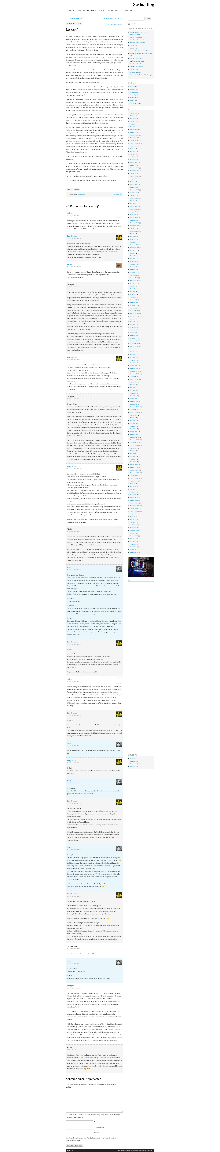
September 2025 (134, 143)
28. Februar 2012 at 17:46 (74, 644)
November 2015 (134, 275)
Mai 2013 (132, 357)
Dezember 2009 (134, 470)
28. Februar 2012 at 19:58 (74, 783)
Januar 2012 (133, 401)
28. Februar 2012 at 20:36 (74, 896)
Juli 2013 (132, 352)
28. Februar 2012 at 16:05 (74, 531)
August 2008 (133, 514)
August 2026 (133, 113)
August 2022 (133, 192)
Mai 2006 (132, 541)
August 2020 (133, 212)
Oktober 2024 (134, 173)
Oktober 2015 (134, 278)
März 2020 (133, 214)
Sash (69, 567)
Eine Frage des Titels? (74, 18)
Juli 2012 (132, 385)
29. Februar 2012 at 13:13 (74, 988)
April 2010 (133, 459)
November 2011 (134, 407)
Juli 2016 (132, 253)
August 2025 (133, 146)
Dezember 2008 (134, 503)
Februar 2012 (134, 398)
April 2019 (133, 239)
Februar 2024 (134, 184)
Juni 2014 (133, 322)
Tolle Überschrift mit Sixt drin (143, 51)
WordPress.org (134, 766)
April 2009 (133, 492)
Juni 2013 (133, 355)
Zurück (137, 69)
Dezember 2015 (134, 272)
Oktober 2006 (134, 536)
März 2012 (133, 396)
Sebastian (132, 40)
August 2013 (133, 349)
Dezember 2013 (134, 338)
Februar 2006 (134, 549)
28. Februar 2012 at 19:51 (74, 745)
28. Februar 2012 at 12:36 (74, 287)
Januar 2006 (133, 552)
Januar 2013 (133, 368)
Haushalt (132, 95)
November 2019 (134, 225)
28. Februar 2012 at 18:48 (74, 681)
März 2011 (133, 429)
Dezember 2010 (134, 437)
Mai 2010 (132, 456)
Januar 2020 (133, 220)
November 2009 (134, 473)
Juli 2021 (132, 201)
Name (96, 1122)
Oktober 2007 (134, 533)
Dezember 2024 (134, 168)
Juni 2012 (133, 387)
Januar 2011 (133, 434)
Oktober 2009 (134, 475)
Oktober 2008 (134, 508)
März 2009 (133, 495)
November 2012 (134, 374)
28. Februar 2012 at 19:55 (74, 763)
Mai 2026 (132, 121)
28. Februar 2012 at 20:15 (74, 849)
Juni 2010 (133, 453)
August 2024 (133, 179)
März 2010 (133, 462)
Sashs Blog (143, 4)
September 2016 (134, 247)
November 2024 (134, 171)
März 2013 (133, 363)
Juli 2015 (132, 286)
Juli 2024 (132, 182)
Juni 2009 (133, 486)
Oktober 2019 (134, 228)
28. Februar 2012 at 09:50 (74, 238)
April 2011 (133, 426)
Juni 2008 (133, 519)
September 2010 (134, 445)
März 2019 (133, 242)
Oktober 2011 (134, 409)
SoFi (136, 45)
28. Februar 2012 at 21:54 (74, 948)
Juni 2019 (133, 236)
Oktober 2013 (134, 344)
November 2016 (134, 245)
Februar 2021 (134, 206)
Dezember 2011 (134, 404)
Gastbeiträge (133, 92)
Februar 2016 (134, 267)
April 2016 (133, 261)
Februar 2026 (134, 129)
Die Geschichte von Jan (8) (113, 18)
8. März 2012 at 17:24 (73, 1050)
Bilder (131, 87)
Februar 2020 (134, 217)
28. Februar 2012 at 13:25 (74, 359)
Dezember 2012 (134, 371)
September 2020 (134, 209)
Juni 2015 (133, 289)
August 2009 (133, 481)
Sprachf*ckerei (139, 58)
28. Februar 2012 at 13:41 (74, 399)
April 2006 (133, 544)
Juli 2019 (132, 234)
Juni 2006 (133, 538)
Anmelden (133, 758)
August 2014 (133, 316)
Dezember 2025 (134, 135)
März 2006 (133, 547)
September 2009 (134, 478)
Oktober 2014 (134, 311)
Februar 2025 (134, 162)
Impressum (127, 11)
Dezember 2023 (134, 190)
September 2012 (134, 379)
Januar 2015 (133, 302)
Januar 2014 (133, 335)
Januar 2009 (133, 500)
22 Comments (117, 194)
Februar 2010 (134, 464)
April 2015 (133, 294)
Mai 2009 (132, 489)
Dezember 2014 (134, 305)
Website (96, 1132)
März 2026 (133, 127)
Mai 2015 (132, 291)
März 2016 (133, 264)
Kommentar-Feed (135, 764)
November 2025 (134, 138)
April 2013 (133, 360)
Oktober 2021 (134, 195)
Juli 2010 (132, 451)
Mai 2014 (132, 324)
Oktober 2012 (134, 376)
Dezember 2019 (134, 223)
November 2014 (134, 308)
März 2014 (133, 330)
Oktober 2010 (134, 442)
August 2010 (133, 448)
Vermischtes (81, 194)
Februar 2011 (134, 431)
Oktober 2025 (134, 140)
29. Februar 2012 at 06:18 (74, 963)
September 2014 (134, 313)
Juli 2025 (132, 149)
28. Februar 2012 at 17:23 (74, 570)
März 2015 (133, 297)
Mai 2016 (132, 258)
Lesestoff (72, 29)
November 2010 (134, 440)
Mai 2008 (132, 522)
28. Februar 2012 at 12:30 (74, 267)
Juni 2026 (133, 118)
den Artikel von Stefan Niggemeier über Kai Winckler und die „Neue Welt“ (90, 57)
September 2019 (134, 231)
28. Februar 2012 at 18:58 (74, 715)
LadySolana (72, 235)
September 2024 (134, 176)
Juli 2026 (132, 116)
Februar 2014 (134, 333)
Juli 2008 (132, 517)
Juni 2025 (133, 151)
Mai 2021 (132, 203)
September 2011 (134, 412)
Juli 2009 (132, 484)
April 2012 (133, 393)
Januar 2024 (133, 187)
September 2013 (134, 346)
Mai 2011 (132, 423)
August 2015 (133, 283)
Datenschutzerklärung (91, 11)
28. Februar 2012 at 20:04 (74, 803)
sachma (70, 264)
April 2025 (133, 157)
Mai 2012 (132, 390)
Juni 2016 (133, 256)
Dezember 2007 (134, 530)
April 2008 (133, 525)
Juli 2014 (132, 319)
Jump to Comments (115, 24)
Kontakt (112, 11)
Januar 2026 (133, 132)
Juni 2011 (133, 420)
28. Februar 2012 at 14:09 (74, 469)
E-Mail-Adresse (99, 1127)
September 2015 (134, 280)
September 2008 (134, 511)
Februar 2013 (134, 365)
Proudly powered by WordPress (126, 1150)
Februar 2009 (134, 497)
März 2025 (133, 160)
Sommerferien (138, 37)
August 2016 (133, 250)
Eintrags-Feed (134, 761)
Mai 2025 (132, 154)
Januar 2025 (133, 165)
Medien (132, 98)
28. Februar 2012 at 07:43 (74, 215)
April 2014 (133, 327)
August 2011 (133, 415)
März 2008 (133, 528)
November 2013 (134, 341)
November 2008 (134, 506)
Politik (132, 100)
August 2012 (133, 382)
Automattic (150, 1150)
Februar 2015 (134, 300)
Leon (131, 32)
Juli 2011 (132, 418)
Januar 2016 (133, 269)
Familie (132, 89)
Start (71, 11)
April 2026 (133, 124)
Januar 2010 (133, 467)
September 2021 (134, 198)
